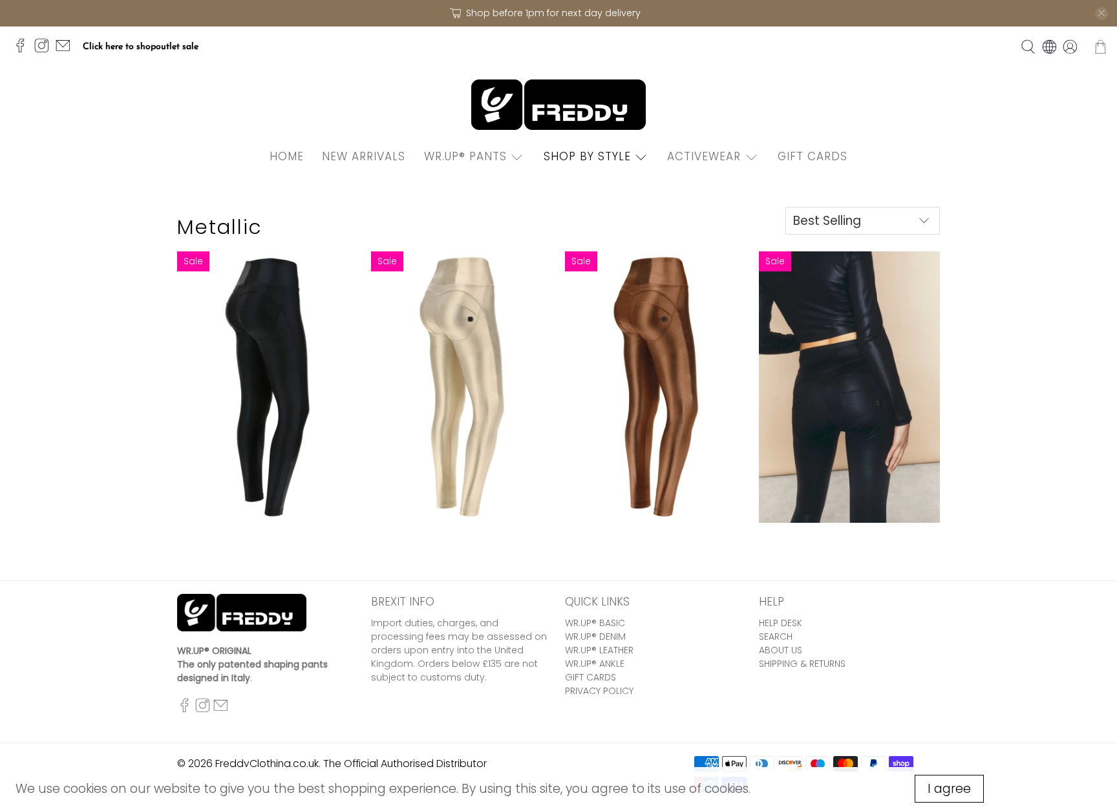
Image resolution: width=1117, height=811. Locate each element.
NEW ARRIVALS (363, 156)
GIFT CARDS (812, 156)
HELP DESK (780, 622)
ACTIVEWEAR (704, 156)
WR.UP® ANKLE (594, 663)
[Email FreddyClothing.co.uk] (66, 51)
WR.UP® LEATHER (599, 650)
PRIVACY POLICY (599, 690)
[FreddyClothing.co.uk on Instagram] (45, 51)
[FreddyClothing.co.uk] (558, 105)
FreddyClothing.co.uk (267, 763)
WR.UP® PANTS (465, 156)
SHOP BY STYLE (587, 156)
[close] (1101, 13)
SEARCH (776, 636)
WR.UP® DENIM (595, 636)
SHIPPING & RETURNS (802, 663)
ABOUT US (780, 650)
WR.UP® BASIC (595, 622)
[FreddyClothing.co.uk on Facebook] (23, 51)
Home (287, 156)
